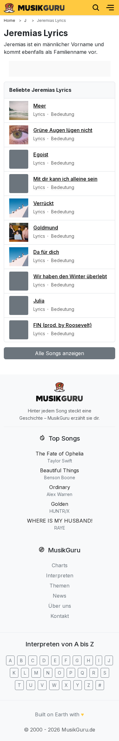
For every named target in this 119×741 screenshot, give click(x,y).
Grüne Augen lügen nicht (62, 130)
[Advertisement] (59, 69)
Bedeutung (62, 114)
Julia (38, 301)
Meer (39, 106)
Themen (59, 585)
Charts (60, 565)
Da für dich (46, 252)
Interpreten (59, 575)
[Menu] (110, 7)
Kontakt (59, 616)
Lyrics (39, 114)
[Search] (96, 7)
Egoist (40, 154)
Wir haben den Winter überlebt (70, 276)
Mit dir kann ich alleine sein (65, 179)
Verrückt (43, 203)
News (59, 596)
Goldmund (45, 227)
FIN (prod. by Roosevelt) (62, 325)
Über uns (59, 606)
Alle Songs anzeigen (59, 353)
